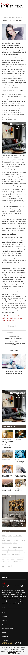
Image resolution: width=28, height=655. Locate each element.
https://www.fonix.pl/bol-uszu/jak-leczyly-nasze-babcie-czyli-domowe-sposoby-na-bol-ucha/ (14, 318)
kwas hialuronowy (6, 545)
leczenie (19, 545)
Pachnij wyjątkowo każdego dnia (7, 475)
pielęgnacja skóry (6, 554)
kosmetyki (23, 540)
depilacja (9, 538)
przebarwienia (5, 556)
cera (20, 535)
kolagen (8, 540)
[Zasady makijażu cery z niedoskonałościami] (20, 469)
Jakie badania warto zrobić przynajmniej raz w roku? (14, 372)
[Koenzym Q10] (20, 434)
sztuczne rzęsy (20, 559)
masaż (9, 547)
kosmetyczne (15, 540)
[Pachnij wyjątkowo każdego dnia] (7, 469)
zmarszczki (20, 563)
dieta (3, 540)
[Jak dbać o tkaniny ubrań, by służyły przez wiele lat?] (20, 454)
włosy (20, 561)
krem (15, 542)
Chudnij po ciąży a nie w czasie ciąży (20, 489)
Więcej (18, 653)
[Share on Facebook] (18, 332)
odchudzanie (20, 549)
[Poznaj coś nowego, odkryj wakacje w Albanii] (7, 483)
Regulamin (4, 624)
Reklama (4, 612)
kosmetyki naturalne (6, 542)
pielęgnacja (22, 552)
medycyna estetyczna (17, 547)
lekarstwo (11, 326)
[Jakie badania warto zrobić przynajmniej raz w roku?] (14, 361)
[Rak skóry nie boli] (7, 454)
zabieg (3, 563)
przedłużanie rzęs (14, 556)
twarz (9, 561)
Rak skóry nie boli (6, 459)
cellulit (15, 535)
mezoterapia (5, 549)
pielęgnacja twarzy (16, 554)
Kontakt (4, 632)
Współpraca (5, 616)
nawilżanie (12, 549)
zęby (3, 566)
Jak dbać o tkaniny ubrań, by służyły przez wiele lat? (20, 461)
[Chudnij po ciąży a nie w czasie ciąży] (20, 483)
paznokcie (4, 552)
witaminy (15, 561)
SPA (7, 559)
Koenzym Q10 (18, 439)
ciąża (3, 538)
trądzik (4, 561)
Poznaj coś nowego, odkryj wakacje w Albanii (7, 490)
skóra (3, 559)
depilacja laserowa (17, 538)
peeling (10, 552)
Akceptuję (12, 653)
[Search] (26, 12)
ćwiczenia (9, 566)
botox (10, 535)
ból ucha (5, 326)
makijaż (3, 547)
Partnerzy (4, 620)
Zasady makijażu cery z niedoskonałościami (20, 475)
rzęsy (22, 556)
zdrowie (14, 563)
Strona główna (5, 17)
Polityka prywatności (7, 628)
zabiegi (8, 563)
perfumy (16, 552)
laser (14, 545)
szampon (13, 559)
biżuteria (4, 535)
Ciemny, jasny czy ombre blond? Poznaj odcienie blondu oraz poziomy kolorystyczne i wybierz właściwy (7, 443)
